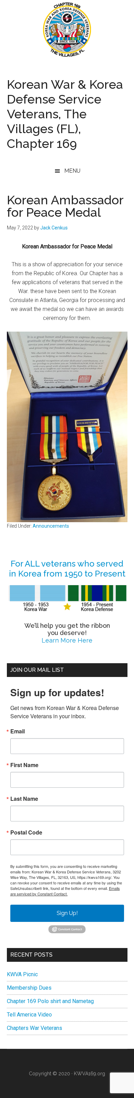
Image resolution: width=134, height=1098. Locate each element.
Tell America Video (29, 1014)
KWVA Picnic (22, 974)
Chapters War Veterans (34, 1028)
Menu (72, 171)
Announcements (51, 526)
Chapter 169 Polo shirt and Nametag (50, 1001)
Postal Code (26, 832)
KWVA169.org (89, 1073)
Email (17, 731)
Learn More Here (67, 640)
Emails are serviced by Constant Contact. (65, 890)
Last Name (24, 798)
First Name (24, 765)
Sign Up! (67, 913)
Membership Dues (29, 987)
